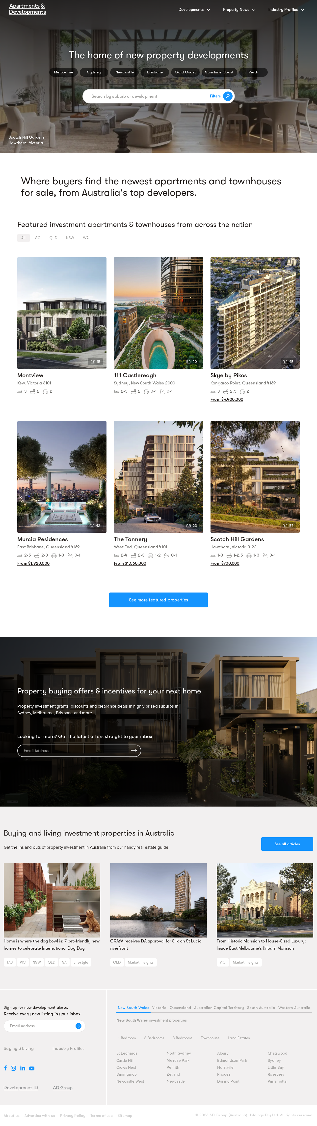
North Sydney (179, 1053)
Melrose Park (178, 1060)
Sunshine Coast (219, 72)
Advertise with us (40, 1115)
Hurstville (225, 1067)
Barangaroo (126, 1074)
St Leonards (126, 1053)
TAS (10, 962)
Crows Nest (126, 1067)
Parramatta (277, 1081)
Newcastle (124, 72)
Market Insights (141, 962)
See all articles (287, 844)
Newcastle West (130, 1081)
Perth (253, 72)
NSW (37, 962)
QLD (51, 962)
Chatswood (277, 1053)
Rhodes (224, 1074)
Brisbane (155, 72)
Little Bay (276, 1067)
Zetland (173, 1074)
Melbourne (63, 72)
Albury (223, 1053)
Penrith (173, 1067)
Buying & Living (19, 1048)
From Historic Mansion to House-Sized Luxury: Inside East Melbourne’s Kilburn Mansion (261, 944)
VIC (23, 962)
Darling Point (228, 1081)
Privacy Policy (72, 1115)
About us (12, 1115)
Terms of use (101, 1115)
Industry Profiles (68, 1048)
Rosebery (276, 1074)
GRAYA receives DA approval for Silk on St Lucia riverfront (156, 944)
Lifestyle (81, 962)
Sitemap (125, 1115)
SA (64, 962)
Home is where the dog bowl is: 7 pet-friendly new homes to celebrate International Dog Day (52, 944)
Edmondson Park (232, 1060)
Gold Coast (185, 72)
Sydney (94, 72)
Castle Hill (124, 1060)
